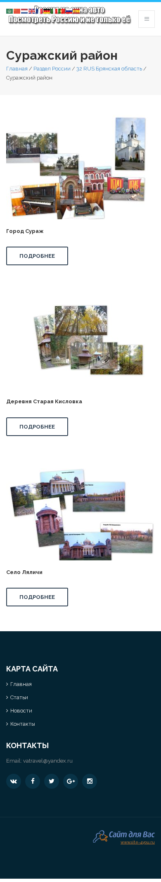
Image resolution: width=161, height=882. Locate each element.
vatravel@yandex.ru (48, 761)
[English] (32, 10)
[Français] (39, 10)
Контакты (22, 724)
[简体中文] (17, 10)
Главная (17, 68)
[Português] (62, 10)
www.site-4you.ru (138, 841)
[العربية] (10, 10)
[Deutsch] (47, 10)
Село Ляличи (24, 572)
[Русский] (69, 10)
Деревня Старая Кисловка (44, 401)
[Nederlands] (24, 10)
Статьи (19, 697)
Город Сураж (24, 231)
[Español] (76, 10)
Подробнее (37, 256)
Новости (21, 711)
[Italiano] (54, 10)
